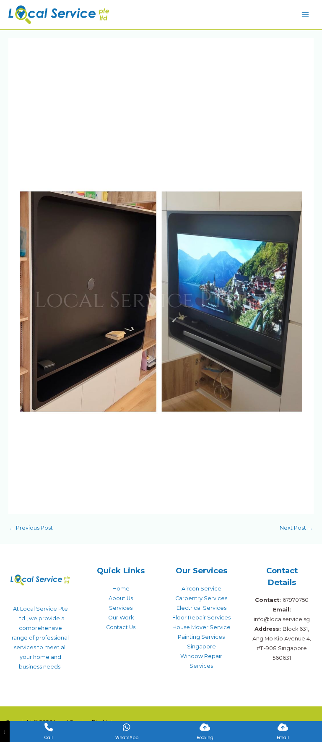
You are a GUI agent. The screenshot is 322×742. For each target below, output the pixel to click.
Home (121, 588)
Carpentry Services (201, 598)
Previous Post (31, 528)
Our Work (121, 617)
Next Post (296, 528)
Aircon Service (201, 588)
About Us (121, 598)
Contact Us (120, 627)
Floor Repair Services (201, 617)
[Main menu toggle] (305, 14)
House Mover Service (201, 627)
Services (120, 608)
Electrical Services (201, 608)
